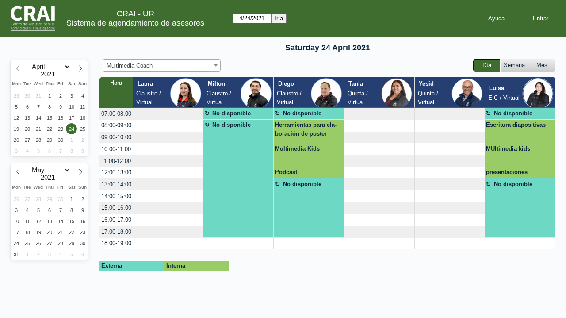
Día (486, 65)
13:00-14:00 (116, 184)
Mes (541, 65)
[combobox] (162, 65)
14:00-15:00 (116, 196)
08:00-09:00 (116, 125)
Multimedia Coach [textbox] (130, 65)
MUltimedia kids (508, 148)
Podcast (286, 172)
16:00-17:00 (116, 219)
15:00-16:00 (116, 207)
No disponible (231, 113)
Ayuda (496, 18)
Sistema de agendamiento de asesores (135, 23)
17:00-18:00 (116, 231)
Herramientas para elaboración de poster (306, 129)
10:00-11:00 (116, 149)
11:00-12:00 (116, 161)
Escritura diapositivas (516, 124)
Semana (514, 65)
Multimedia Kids (297, 148)
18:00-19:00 (116, 243)
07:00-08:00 (116, 113)
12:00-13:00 (116, 172)
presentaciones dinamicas (507, 173)
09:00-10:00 (116, 137)
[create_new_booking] (168, 114)
